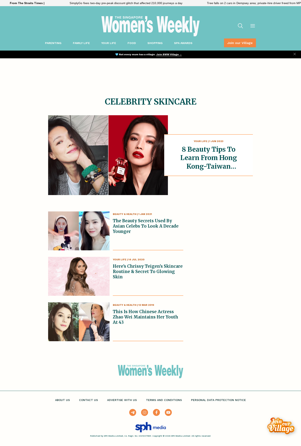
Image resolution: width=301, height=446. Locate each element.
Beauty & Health (124, 214)
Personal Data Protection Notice (218, 400)
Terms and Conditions (164, 400)
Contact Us (88, 400)
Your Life (108, 43)
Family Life (81, 43)
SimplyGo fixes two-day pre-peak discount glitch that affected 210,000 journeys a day (114, 3)
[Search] (240, 26)
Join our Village (240, 43)
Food (132, 43)
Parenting (53, 43)
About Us (62, 400)
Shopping (155, 43)
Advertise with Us (122, 400)
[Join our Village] (280, 425)
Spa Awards (183, 43)
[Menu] (252, 26)
